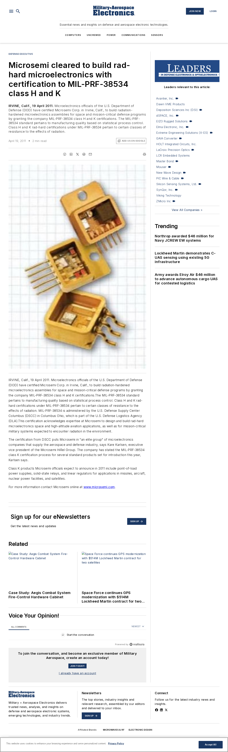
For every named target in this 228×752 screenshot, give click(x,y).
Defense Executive (21, 54)
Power (111, 35)
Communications (133, 35)
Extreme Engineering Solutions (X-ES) (182, 132)
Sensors (157, 35)
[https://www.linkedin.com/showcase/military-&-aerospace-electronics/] (161, 710)
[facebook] (64, 154)
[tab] (19, 627)
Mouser (161, 167)
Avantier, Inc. (165, 98)
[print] (144, 154)
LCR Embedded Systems (173, 155)
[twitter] (77, 154)
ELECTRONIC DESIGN (140, 729)
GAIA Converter (166, 138)
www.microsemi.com (99, 487)
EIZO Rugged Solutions (172, 121)
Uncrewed (94, 35)
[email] (90, 154)
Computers (73, 35)
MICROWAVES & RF (113, 729)
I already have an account (77, 673)
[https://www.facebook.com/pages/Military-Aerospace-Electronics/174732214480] (156, 710)
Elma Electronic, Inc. (170, 127)
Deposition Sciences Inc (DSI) (177, 110)
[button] (11, 11)
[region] (77, 635)
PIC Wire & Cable (167, 178)
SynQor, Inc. (164, 190)
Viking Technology (168, 195)
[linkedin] (71, 154)
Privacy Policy (116, 743)
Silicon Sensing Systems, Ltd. (176, 184)
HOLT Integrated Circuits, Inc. (176, 144)
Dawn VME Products (170, 104)
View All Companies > (187, 210)
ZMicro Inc (163, 201)
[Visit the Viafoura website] (136, 644)
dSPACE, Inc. (165, 115)
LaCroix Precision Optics (173, 150)
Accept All (210, 744)
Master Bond (165, 161)
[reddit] (84, 154)
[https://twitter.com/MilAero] (166, 710)
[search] (18, 11)
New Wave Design (168, 172)
